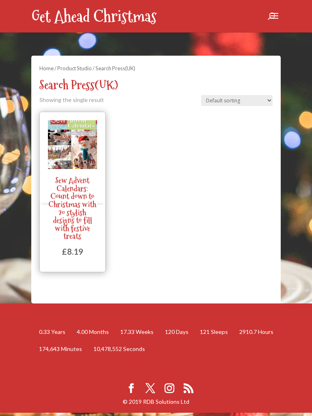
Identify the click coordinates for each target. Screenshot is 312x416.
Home (46, 68)
